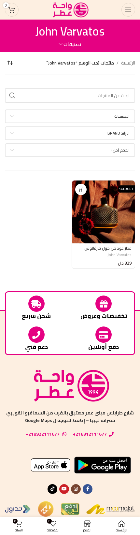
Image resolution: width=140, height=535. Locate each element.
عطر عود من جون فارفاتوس (108, 248)
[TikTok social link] (52, 489)
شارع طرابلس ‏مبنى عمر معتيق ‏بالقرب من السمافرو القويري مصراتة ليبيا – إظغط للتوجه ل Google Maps (70, 416)
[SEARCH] (12, 95)
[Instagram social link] (76, 489)
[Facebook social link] (87, 489)
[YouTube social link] (64, 489)
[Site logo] (70, 9)
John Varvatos (119, 254)
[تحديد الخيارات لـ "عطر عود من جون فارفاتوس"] (81, 189)
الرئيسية (128, 62)
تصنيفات (72, 44)
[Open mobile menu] (128, 9)
